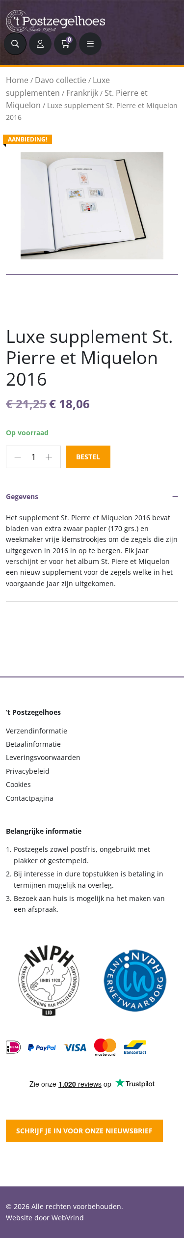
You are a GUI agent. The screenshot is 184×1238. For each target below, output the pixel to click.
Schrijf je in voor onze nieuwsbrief (84, 1130)
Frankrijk (82, 92)
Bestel (88, 456)
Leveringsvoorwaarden (43, 757)
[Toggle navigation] (90, 43)
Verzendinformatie (36, 730)
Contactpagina (29, 798)
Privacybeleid (28, 771)
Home (17, 80)
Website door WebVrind (45, 1217)
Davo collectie (60, 80)
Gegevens (22, 496)
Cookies (18, 784)
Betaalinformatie (33, 744)
